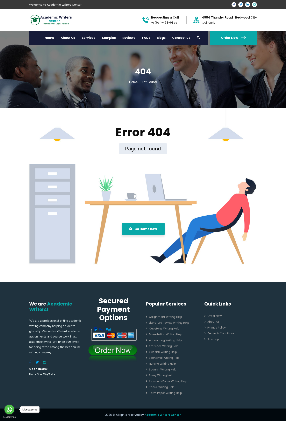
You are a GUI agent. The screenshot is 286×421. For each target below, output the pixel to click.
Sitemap (213, 339)
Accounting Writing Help (165, 340)
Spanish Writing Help (162, 369)
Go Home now (145, 229)
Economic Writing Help (164, 358)
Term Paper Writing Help (165, 393)
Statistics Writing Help (163, 346)
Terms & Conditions (220, 333)
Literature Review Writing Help (169, 323)
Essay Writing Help (161, 375)
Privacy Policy (216, 328)
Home (133, 82)
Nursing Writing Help (162, 364)
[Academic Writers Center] (51, 19)
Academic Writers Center (163, 415)
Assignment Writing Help (165, 317)
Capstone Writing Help (164, 328)
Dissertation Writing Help (165, 334)
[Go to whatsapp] (9, 409)
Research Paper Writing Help (168, 381)
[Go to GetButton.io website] (9, 417)
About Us (213, 322)
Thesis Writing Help (162, 387)
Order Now (229, 38)
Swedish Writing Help (163, 352)
